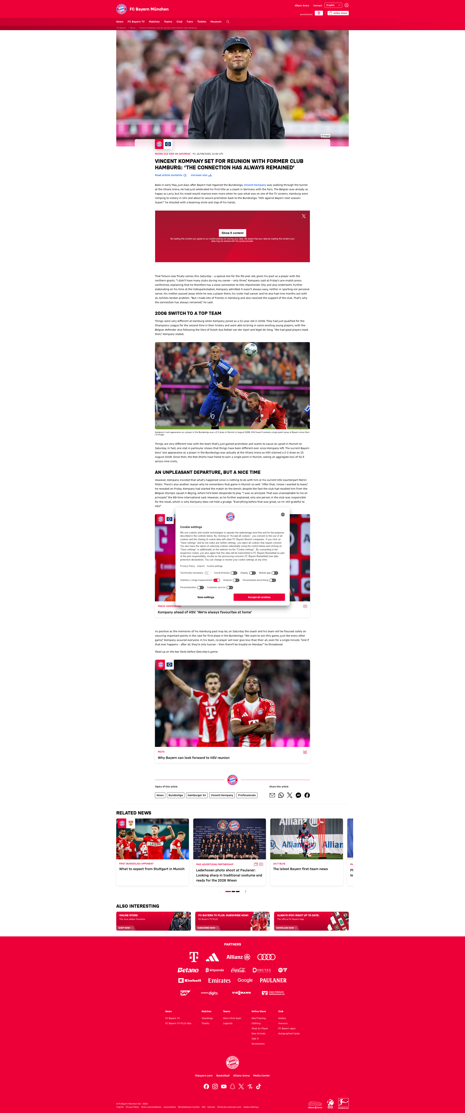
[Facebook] (206, 1086)
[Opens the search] (228, 22)
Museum (216, 21)
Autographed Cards (289, 1033)
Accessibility (170, 1107)
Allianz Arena (302, 5)
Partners (232, 944)
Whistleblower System (189, 1107)
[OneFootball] (250, 1086)
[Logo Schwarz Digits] (209, 993)
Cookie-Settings (251, 1107)
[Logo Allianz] (238, 957)
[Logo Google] (245, 980)
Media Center (261, 1075)
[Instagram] (215, 1086)
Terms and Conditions (151, 1107)
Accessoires (258, 1043)
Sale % (255, 1038)
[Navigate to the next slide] (245, 891)
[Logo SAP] (186, 993)
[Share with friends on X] (290, 795)
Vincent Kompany (255, 185)
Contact (317, 5)
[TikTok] (259, 1086)
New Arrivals (258, 1033)
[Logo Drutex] (262, 970)
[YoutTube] (224, 1086)
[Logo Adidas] (212, 956)
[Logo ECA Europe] (330, 1104)
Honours (283, 1023)
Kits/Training (259, 1018)
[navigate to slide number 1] (228, 891)
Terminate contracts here (229, 1107)
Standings (207, 1018)
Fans (190, 21)
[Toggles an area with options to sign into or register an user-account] (346, 5)
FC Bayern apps (287, 1028)
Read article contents (168, 175)
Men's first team (232, 1018)
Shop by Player (260, 1028)
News (119, 21)
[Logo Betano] (188, 970)
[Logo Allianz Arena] (315, 1105)
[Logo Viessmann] (241, 993)
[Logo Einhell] (189, 980)
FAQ (203, 1107)
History (282, 1018)
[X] (241, 1086)
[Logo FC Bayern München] (232, 1062)
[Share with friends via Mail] (272, 795)
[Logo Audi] (266, 957)
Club (179, 21)
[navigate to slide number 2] (233, 891)
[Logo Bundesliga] (343, 1103)
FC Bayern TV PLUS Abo (178, 1023)
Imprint (120, 1107)
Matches (154, 21)
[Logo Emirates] (219, 980)
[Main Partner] (319, 13)
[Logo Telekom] (193, 957)
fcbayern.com (204, 1075)
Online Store (259, 1011)
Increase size (199, 175)
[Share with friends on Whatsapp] (281, 795)
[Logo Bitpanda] (215, 970)
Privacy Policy (132, 1107)
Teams (168, 21)
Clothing (256, 1023)
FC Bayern (121, 28)
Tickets (201, 21)
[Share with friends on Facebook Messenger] (298, 795)
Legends (227, 1023)
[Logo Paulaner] (273, 980)
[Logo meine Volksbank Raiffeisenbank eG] (273, 993)
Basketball (223, 1075)
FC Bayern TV (136, 21)
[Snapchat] (232, 1086)
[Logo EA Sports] (283, 970)
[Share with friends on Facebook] (307, 795)
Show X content (232, 233)
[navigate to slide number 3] (238, 891)
